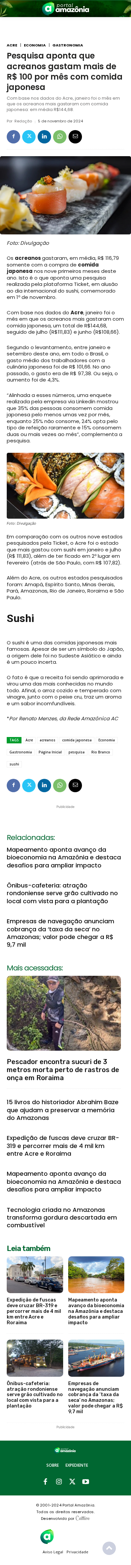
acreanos (47, 740)
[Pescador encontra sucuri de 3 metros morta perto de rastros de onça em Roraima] (64, 1013)
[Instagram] (59, 1482)
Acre (12, 45)
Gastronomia (67, 45)
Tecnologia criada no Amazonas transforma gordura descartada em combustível (62, 1218)
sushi (14, 764)
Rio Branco (100, 752)
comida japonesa (77, 740)
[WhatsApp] (60, 136)
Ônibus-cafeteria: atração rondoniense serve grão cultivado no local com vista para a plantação (62, 893)
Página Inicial (50, 752)
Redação (23, 121)
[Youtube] (86, 1482)
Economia (35, 45)
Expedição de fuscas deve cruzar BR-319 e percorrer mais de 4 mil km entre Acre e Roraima (63, 1146)
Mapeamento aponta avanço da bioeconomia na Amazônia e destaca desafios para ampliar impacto (64, 857)
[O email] (75, 136)
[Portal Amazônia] (65, 8)
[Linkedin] (44, 136)
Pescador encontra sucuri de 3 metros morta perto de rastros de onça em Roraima (63, 1070)
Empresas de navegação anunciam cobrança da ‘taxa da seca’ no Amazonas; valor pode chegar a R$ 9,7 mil (60, 933)
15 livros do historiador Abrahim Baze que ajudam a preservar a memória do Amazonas (63, 1110)
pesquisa (77, 752)
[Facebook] (13, 136)
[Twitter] (29, 136)
